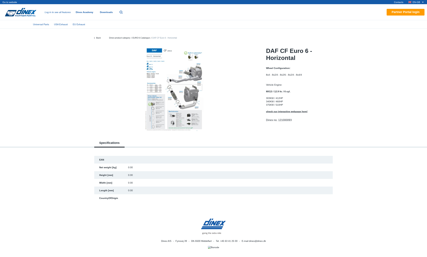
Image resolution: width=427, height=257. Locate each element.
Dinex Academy (84, 12)
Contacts (398, 2)
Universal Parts (41, 24)
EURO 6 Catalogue (141, 38)
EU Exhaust (79, 24)
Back (98, 38)
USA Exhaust (61, 24)
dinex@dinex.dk (257, 241)
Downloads (106, 12)
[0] (174, 89)
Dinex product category (119, 38)
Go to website (10, 2)
